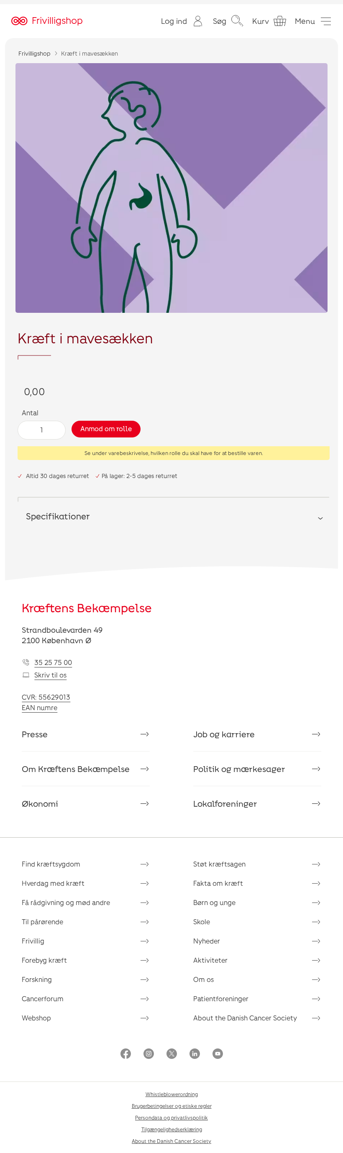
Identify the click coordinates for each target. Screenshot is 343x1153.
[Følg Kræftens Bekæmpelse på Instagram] (148, 1054)
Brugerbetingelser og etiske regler (172, 1106)
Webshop (36, 1018)
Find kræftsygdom (51, 864)
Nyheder (206, 941)
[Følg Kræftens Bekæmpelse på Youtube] (217, 1054)
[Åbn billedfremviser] (171, 188)
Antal (30, 413)
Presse (35, 734)
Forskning (37, 979)
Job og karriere (224, 734)
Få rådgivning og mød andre (66, 902)
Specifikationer (58, 516)
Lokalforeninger (225, 803)
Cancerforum (43, 998)
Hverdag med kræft (53, 883)
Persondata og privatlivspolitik (171, 1117)
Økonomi (40, 803)
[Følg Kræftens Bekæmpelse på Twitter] (171, 1054)
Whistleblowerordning (172, 1094)
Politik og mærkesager (239, 769)
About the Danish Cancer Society (245, 1018)
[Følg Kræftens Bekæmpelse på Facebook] (125, 1054)
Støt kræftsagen (219, 864)
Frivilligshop (34, 53)
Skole (201, 921)
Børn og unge (214, 902)
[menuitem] (183, 21)
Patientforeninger (220, 998)
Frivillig (33, 941)
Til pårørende (42, 921)
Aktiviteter (210, 960)
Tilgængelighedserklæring (171, 1129)
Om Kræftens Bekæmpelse (76, 769)
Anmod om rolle (106, 428)
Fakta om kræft (218, 883)
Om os (203, 979)
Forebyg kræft (44, 960)
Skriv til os (50, 675)
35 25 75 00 (53, 662)
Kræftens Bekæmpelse (87, 608)
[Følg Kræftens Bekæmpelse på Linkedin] (194, 1054)
